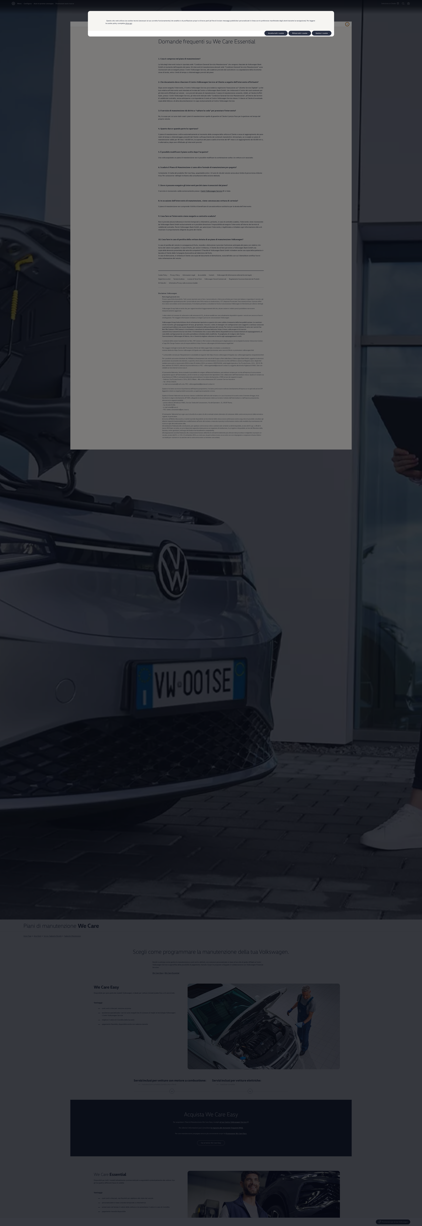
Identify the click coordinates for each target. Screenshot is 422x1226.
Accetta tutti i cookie (276, 33)
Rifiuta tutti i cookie (299, 33)
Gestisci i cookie (322, 33)
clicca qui (128, 23)
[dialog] (211, 613)
